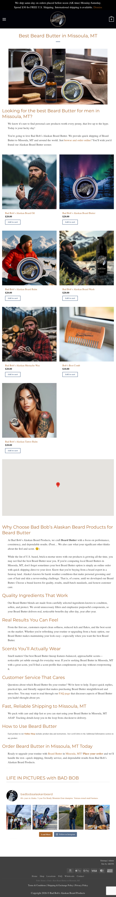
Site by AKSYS (107, 863)
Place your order (93, 754)
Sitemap (103, 860)
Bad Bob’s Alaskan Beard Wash (78, 289)
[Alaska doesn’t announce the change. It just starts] (71, 817)
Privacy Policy (81, 885)
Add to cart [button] (13, 222)
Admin (111, 860)
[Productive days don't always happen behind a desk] (97, 817)
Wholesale (70, 876)
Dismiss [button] (98, 7)
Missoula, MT (73, 753)
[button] (4, 19)
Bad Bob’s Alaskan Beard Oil (20, 213)
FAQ (60, 876)
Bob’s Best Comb (71, 365)
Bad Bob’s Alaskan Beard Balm (21, 289)
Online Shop (29, 733)
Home (34, 876)
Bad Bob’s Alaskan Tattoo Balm (21, 441)
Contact (80, 876)
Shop (42, 876)
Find (49, 880)
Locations (51, 876)
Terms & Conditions (37, 885)
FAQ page (64, 693)
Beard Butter (55, 753)
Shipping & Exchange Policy (60, 885)
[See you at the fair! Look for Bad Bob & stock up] (45, 817)
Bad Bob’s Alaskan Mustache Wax (22, 365)
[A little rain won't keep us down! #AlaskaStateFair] (18, 817)
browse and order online (77, 140)
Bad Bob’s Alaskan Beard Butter (78, 213)
